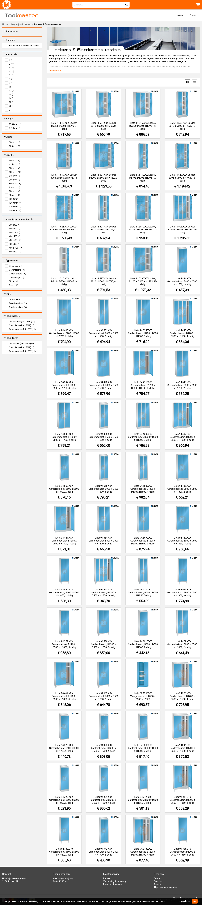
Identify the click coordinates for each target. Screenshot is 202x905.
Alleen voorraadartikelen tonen (24, 45)
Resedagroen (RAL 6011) (22, 329)
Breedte (10, 155)
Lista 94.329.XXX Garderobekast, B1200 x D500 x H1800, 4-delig (103, 800)
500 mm (14, 142)
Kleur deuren (12, 338)
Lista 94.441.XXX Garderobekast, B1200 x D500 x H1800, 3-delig (64, 540)
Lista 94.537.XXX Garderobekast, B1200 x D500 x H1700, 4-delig (64, 385)
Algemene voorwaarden (165, 887)
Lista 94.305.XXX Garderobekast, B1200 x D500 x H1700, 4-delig (182, 696)
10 (11, 87)
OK (194, 901)
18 (11, 102)
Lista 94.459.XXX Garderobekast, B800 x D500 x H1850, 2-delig (182, 644)
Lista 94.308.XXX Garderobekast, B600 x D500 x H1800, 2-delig (143, 748)
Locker (14, 299)
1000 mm (15, 199)
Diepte (9, 136)
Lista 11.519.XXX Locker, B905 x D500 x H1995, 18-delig (182, 177)
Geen (13, 285)
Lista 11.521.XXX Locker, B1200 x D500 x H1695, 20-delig (103, 177)
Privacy (157, 884)
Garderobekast (18, 307)
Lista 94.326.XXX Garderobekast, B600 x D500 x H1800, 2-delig (64, 800)
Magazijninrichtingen (21, 24)
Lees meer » (55, 70)
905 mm (14, 195)
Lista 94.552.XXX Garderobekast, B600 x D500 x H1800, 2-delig (64, 488)
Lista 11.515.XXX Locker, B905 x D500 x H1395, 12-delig (143, 126)
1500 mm (15, 210)
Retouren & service (112, 884)
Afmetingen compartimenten (20, 219)
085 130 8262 (11, 881)
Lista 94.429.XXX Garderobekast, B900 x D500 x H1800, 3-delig (143, 437)
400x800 (14, 244)
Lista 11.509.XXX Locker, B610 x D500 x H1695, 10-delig (182, 126)
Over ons (158, 881)
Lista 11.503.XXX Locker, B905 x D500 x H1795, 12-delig (143, 229)
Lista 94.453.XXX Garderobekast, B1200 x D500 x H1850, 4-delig (103, 592)
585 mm (14, 146)
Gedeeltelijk (16, 277)
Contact (193, 15)
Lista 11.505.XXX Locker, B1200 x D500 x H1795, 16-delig (182, 229)
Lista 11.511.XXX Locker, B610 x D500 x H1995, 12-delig (143, 177)
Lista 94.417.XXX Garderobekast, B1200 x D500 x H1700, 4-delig (182, 333)
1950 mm (15, 124)
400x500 (15, 240)
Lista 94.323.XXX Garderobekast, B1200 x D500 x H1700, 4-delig (103, 748)
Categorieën (12, 31)
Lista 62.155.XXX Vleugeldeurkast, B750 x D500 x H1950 (142, 696)
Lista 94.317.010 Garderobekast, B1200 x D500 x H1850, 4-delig (182, 800)
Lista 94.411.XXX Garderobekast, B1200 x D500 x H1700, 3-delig (142, 385)
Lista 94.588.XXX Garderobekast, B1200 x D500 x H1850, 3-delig (103, 644)
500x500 (15, 251)
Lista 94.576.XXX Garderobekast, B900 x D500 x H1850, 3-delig (182, 592)
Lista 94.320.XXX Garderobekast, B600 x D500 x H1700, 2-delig (64, 748)
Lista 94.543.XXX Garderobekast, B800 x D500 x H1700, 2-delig (182, 385)
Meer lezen (185, 901)
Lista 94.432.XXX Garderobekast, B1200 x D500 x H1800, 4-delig (182, 437)
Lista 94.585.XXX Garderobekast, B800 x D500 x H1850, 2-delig (103, 696)
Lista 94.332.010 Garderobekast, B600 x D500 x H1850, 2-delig (64, 851)
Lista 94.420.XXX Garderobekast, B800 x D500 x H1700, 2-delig (103, 385)
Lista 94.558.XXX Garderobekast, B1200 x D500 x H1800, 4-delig (142, 488)
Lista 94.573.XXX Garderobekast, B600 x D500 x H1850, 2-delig (143, 592)
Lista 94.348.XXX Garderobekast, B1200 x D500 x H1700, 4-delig (142, 851)
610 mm (14, 176)
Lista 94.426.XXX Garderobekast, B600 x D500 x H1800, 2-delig (103, 437)
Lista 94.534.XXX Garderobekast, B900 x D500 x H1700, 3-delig (143, 333)
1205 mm (15, 206)
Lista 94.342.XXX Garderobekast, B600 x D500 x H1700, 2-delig (103, 851)
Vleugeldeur (16, 266)
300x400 (14, 228)
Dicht (13, 281)
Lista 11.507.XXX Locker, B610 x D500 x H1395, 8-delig (104, 126)
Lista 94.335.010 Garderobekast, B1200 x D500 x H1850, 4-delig (182, 851)
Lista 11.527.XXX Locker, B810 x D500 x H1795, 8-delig (104, 281)
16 (11, 98)
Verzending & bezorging (114, 881)
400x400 (14, 236)
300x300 (14, 224)
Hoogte (9, 118)
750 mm (14, 179)
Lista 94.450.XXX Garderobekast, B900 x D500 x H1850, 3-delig (182, 540)
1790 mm (15, 128)
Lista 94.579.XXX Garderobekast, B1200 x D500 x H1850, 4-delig (64, 644)
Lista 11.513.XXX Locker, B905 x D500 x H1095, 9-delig (64, 126)
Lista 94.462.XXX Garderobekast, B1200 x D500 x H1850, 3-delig (64, 696)
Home (180, 15)
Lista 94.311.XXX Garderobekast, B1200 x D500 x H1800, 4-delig (182, 748)
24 (11, 110)
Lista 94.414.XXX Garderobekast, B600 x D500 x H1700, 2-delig (182, 281)
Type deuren (12, 260)
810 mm (14, 187)
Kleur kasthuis (13, 316)
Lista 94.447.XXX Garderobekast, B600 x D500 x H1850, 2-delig (64, 592)
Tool (21, 15)
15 (11, 94)
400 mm (14, 160)
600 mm (15, 172)
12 (11, 90)
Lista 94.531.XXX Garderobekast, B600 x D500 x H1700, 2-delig (103, 333)
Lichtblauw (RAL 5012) (21, 343)
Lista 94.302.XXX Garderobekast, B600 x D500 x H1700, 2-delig (143, 644)
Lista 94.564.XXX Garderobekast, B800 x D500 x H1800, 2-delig (103, 540)
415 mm (14, 164)
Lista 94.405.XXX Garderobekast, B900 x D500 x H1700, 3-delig (64, 333)
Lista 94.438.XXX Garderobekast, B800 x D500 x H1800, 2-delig (182, 488)
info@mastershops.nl (15, 878)
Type (8, 294)
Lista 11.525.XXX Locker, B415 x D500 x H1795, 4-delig (64, 281)
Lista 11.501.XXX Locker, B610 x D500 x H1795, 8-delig (104, 229)
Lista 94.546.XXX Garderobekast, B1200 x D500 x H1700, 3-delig (64, 437)
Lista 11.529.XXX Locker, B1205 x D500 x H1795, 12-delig (143, 281)
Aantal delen (12, 54)
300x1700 (15, 232)
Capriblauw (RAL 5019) (21, 325)
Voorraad (10, 40)
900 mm (14, 191)
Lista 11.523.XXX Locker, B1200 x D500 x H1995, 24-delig (64, 229)
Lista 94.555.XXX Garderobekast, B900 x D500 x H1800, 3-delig (103, 488)
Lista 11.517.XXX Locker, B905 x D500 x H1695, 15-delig (64, 177)
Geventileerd (17, 270)
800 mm (15, 183)
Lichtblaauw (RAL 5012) (22, 321)
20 (11, 106)
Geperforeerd (17, 273)
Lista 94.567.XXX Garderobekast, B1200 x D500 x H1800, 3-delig (142, 540)
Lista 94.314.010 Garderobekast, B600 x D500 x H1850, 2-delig (143, 800)
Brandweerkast (18, 303)
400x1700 (15, 248)
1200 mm (15, 202)
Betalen (106, 878)
